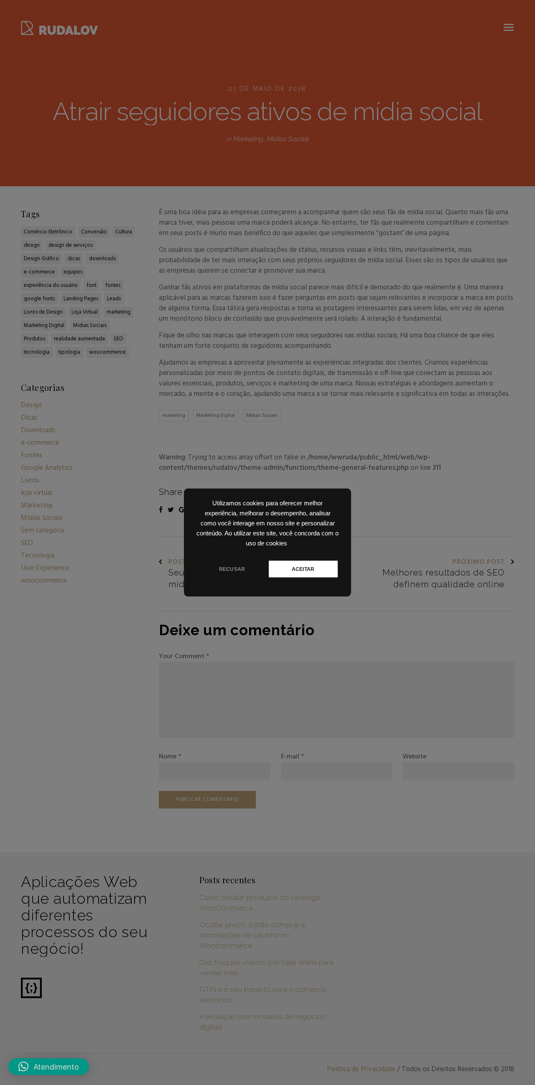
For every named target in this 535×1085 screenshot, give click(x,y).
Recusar (232, 569)
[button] (48, 1066)
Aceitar (303, 569)
